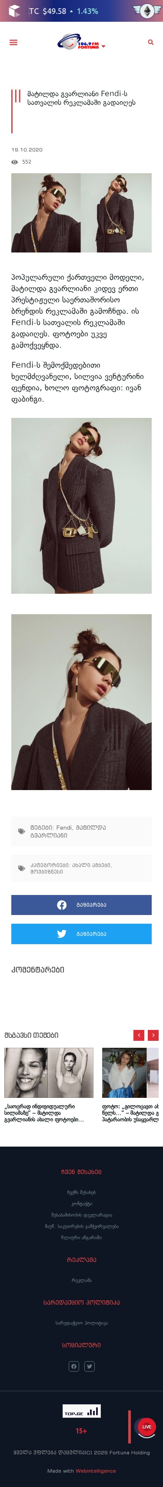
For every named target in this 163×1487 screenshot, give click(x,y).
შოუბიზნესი (46, 871)
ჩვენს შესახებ (81, 1192)
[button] (13, 42)
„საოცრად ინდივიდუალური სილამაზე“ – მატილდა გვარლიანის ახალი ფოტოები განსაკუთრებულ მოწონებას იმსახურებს (41, 1113)
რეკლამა (82, 1280)
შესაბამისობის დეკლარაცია (81, 1215)
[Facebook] (74, 1366)
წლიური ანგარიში (81, 1238)
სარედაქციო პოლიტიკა (82, 1323)
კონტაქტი (81, 1204)
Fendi (64, 827)
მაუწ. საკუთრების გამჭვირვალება (82, 1226)
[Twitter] (89, 1366)
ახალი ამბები (91, 865)
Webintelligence (96, 1470)
